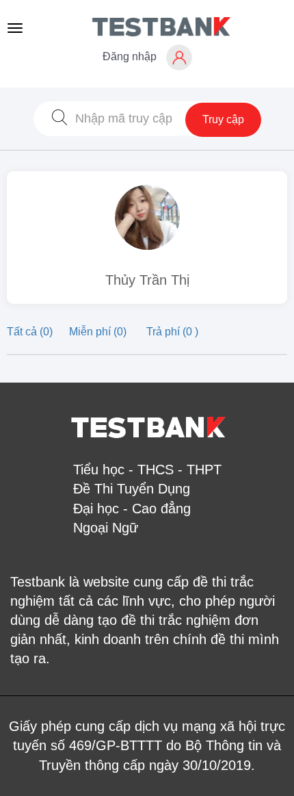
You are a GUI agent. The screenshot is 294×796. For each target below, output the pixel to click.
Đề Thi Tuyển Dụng (131, 488)
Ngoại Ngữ (105, 527)
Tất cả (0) (31, 331)
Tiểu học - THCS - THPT (147, 469)
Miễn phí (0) (99, 331)
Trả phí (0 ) (172, 331)
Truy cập (223, 119)
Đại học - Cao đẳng (132, 508)
